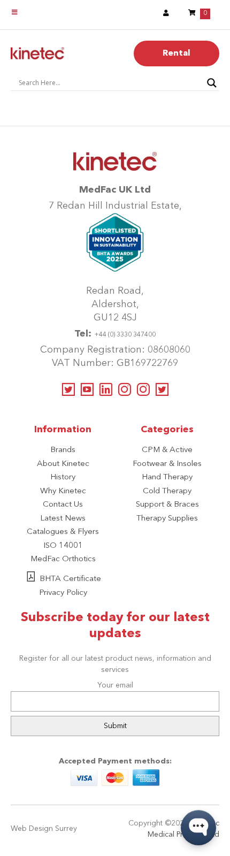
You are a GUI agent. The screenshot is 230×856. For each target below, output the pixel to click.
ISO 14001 (63, 546)
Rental (176, 53)
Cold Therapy (167, 491)
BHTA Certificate (70, 579)
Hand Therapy (167, 477)
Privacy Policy (63, 593)
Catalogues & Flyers (63, 532)
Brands (62, 450)
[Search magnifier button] (211, 82)
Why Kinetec (63, 491)
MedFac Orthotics (63, 559)
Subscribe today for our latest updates (115, 626)
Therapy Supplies (167, 519)
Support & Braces (167, 505)
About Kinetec (63, 464)
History (62, 477)
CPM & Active (167, 450)
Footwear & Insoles (167, 464)
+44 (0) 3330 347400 (125, 335)
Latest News (63, 519)
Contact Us (63, 505)
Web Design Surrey (44, 828)
